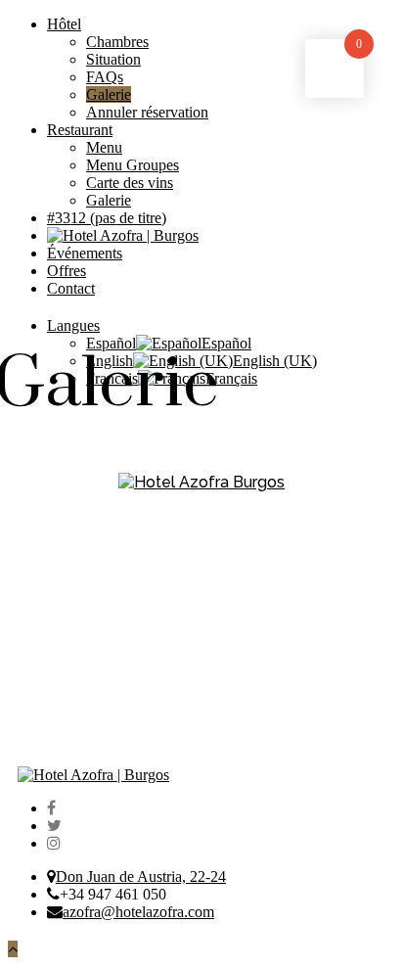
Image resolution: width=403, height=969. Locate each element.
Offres (66, 270)
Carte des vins (129, 182)
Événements (84, 253)
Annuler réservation (147, 112)
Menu (104, 147)
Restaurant (79, 129)
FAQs (104, 77)
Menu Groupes (132, 165)
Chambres (117, 41)
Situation (113, 59)
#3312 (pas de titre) (106, 217)
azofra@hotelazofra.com (138, 911)
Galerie (108, 94)
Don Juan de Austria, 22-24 (141, 876)
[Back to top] (13, 949)
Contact (71, 288)
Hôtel (64, 24)
